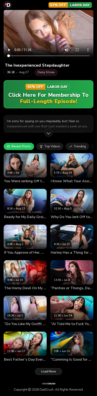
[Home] (7, 5)
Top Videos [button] (52, 146)
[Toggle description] (48, 133)
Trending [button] (80, 146)
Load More (48, 371)
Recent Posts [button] (21, 146)
